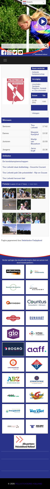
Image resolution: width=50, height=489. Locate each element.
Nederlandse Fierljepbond (32, 240)
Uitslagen (35, 113)
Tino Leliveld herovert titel (13, 178)
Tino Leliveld (34, 126)
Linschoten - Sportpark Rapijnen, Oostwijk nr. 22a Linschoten (39, 87)
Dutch (29, 2)
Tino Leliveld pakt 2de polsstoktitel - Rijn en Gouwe (24, 173)
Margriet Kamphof (35, 133)
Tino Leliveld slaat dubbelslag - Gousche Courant (24, 167)
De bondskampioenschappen (15, 161)
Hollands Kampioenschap (38, 73)
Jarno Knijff (33, 149)
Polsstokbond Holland (28, 484)
